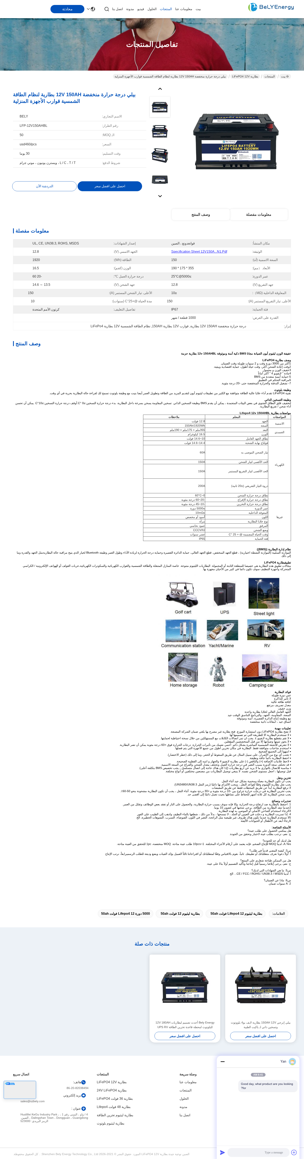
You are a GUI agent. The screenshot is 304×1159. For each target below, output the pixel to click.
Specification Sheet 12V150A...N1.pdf (199, 251)
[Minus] (222, 1061)
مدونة (130, 9)
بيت (198, 9)
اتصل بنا (117, 9)
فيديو (140, 9)
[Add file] (294, 1152)
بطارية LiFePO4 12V (245, 76)
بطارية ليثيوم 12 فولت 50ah (180, 913)
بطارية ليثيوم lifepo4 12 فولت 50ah (236, 913)
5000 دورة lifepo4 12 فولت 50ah (125, 913)
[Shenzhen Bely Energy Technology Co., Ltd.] (271, 9)
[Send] (222, 1152)
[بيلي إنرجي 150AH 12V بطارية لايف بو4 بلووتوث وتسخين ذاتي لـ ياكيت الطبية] (260, 987)
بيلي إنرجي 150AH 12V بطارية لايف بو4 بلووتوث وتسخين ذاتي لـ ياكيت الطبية (261, 1025)
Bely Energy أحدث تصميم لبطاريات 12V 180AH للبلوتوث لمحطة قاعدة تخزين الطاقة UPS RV (185, 1025)
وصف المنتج (200, 214)
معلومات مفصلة (258, 214)
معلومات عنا (183, 9)
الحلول (152, 9)
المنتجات (166, 9)
